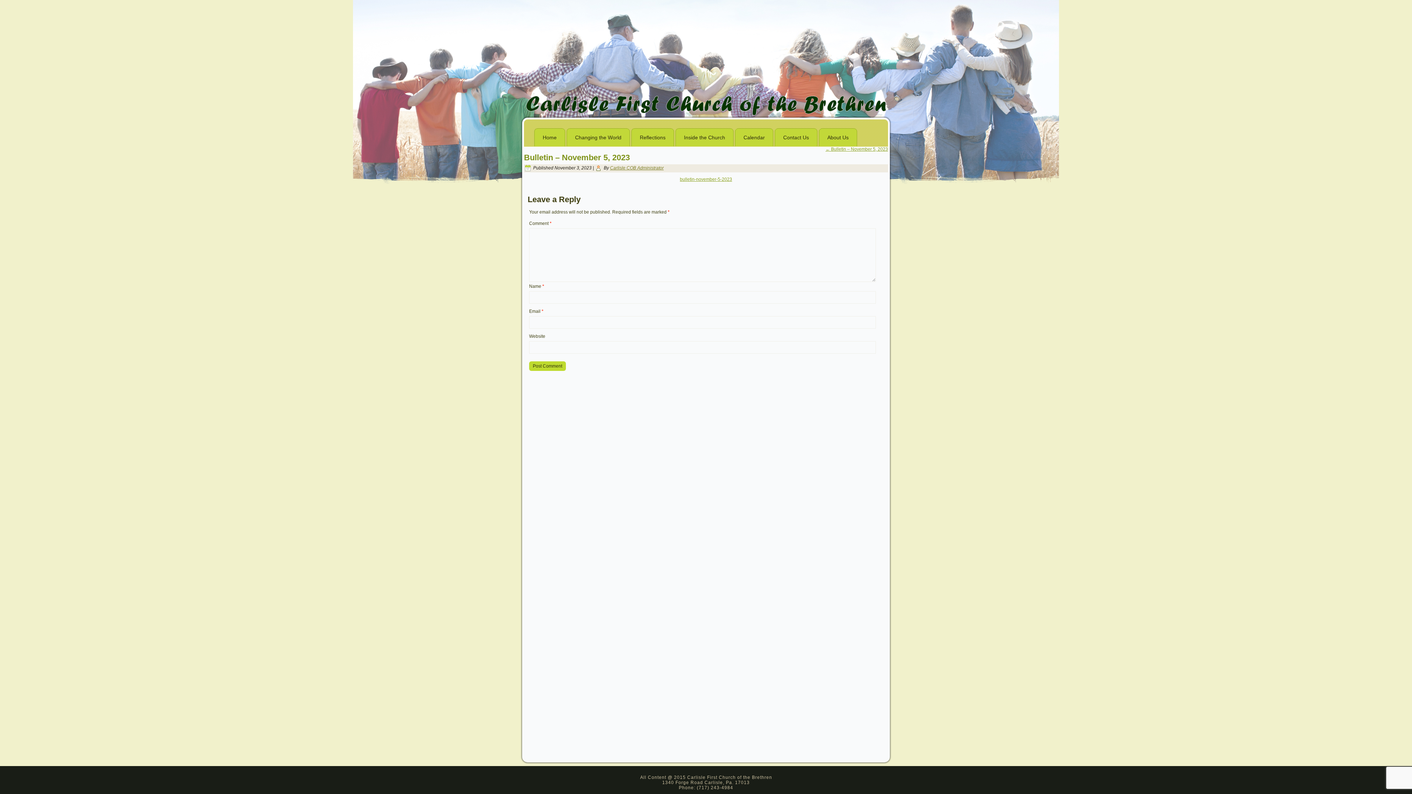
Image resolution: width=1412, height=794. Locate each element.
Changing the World (598, 137)
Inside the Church (704, 137)
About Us (838, 137)
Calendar (754, 137)
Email (536, 311)
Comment (540, 223)
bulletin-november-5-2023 (706, 179)
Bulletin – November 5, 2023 (857, 149)
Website (537, 336)
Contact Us (796, 137)
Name (536, 286)
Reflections (653, 137)
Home (550, 137)
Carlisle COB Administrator (637, 168)
